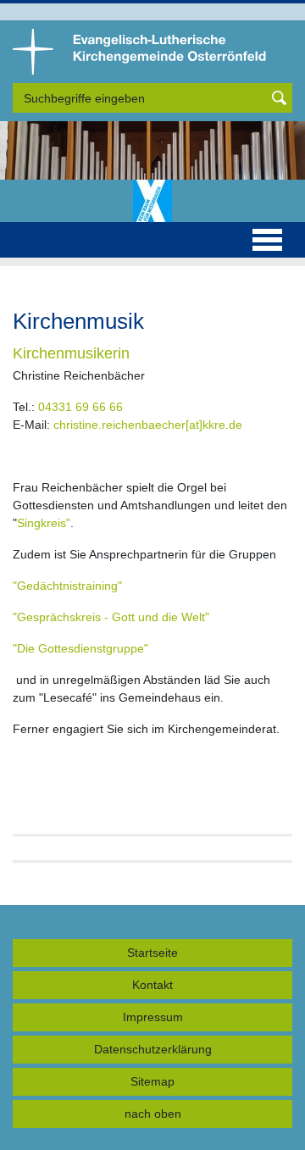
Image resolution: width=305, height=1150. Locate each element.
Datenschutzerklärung (153, 1049)
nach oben (153, 1113)
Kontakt (152, 985)
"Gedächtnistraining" (67, 585)
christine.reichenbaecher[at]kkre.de (147, 424)
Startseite (152, 952)
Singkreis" (43, 523)
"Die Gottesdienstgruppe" (80, 648)
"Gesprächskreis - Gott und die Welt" (111, 617)
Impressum (153, 1017)
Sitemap (152, 1081)
